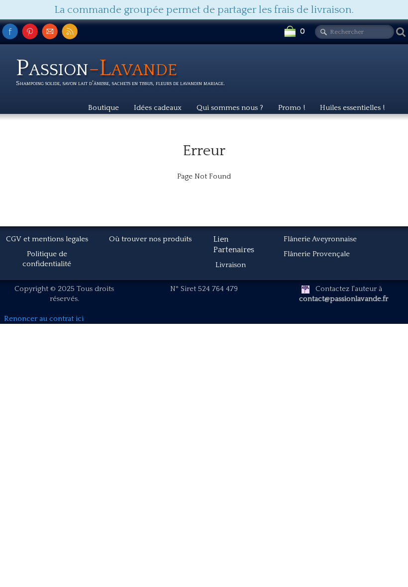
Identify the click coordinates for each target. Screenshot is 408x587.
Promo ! (291, 107)
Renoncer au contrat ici (44, 318)
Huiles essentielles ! (352, 107)
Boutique (103, 107)
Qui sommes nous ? (230, 107)
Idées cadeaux (158, 107)
